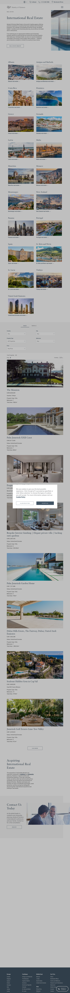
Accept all (45, 503)
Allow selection (25, 503)
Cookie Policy (20, 497)
